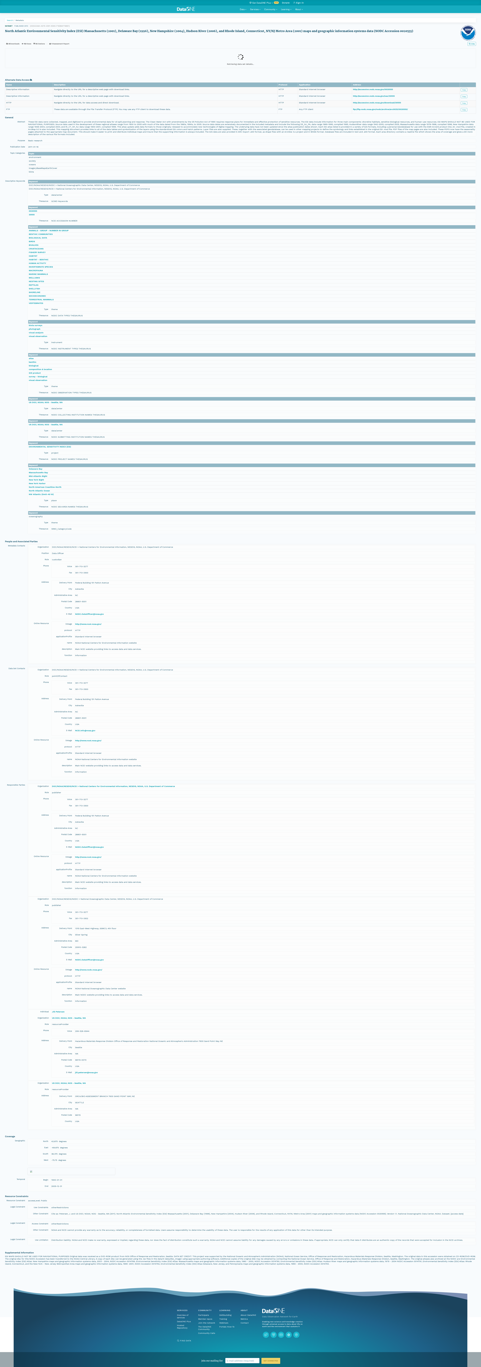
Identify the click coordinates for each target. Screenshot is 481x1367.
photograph (34, 329)
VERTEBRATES (36, 303)
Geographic (20, 1141)
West (46, 1160)
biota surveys (35, 325)
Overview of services (182, 1316)
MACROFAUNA (36, 270)
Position (45, 553)
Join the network (206, 1323)
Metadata (20, 20)
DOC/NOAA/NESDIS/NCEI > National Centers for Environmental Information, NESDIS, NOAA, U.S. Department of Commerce (113, 786)
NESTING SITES (36, 281)
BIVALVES (33, 245)
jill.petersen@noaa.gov (86, 1072)
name (69, 643)
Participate (203, 1315)
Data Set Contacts (17, 668)
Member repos (205, 1319)
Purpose (21, 140)
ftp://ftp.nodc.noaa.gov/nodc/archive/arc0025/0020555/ (380, 109)
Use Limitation (41, 1240)
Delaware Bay (35, 469)
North (45, 1141)
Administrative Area (63, 595)
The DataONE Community (204, 1328)
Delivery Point (65, 583)
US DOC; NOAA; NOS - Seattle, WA (46, 402)
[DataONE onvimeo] (273, 1335)
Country (68, 608)
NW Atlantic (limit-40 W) (41, 494)
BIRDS (32, 241)
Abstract (21, 122)
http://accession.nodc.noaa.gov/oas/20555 (374, 96)
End (46, 1186)
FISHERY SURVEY (37, 252)
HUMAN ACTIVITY (37, 263)
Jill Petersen (58, 1012)
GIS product (35, 373)
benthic (32, 362)
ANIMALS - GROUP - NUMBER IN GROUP (49, 230)
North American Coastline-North (45, 487)
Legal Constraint (17, 1207)
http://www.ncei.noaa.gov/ (88, 624)
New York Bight (36, 480)
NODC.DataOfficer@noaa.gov (89, 614)
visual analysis (36, 332)
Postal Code (66, 601)
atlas (31, 358)
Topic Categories (17, 153)
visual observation (38, 336)
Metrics (244, 1319)
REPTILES (33, 285)
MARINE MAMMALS (38, 274)
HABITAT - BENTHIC (38, 259)
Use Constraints (41, 1207)
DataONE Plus (184, 1321)
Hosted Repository (182, 1326)
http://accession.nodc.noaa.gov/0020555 (373, 89)
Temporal (21, 1179)
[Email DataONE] (281, 1335)
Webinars (223, 1323)
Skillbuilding (225, 1315)
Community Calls (206, 1333)
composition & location (40, 369)
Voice (69, 566)
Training (223, 1319)
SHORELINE (34, 292)
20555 (32, 214)
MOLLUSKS (34, 278)
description (67, 649)
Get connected (271, 1361)
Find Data (185, 1340)
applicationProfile (64, 636)
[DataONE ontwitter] (266, 1335)
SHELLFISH (34, 288)
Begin (45, 1180)
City (70, 589)
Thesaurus (43, 201)
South (45, 1154)
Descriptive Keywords (15, 181)
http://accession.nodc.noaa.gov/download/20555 (377, 102)
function (68, 655)
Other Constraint (40, 1214)
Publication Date (17, 147)
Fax (70, 573)
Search (10, 20)
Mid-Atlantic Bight (38, 476)
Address (45, 582)
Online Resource (41, 623)
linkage (69, 624)
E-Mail (69, 614)
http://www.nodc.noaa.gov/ (88, 970)
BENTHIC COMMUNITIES (41, 234)
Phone (46, 566)
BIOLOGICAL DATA (38, 238)
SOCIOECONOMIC (37, 296)
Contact (245, 1323)
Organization (43, 547)
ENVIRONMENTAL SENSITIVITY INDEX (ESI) (50, 447)
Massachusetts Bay (38, 472)
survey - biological (38, 376)
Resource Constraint (16, 1200)
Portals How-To (226, 1327)
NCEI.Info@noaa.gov (85, 730)
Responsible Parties (16, 785)
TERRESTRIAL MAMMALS (41, 299)
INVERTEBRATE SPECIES (41, 267)
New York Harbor (37, 483)
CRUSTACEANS (36, 248)
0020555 (33, 211)
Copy (464, 90)
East (46, 1147)
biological (33, 365)
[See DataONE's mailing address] (296, 1335)
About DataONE (248, 1315)
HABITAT (33, 256)
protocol (68, 630)
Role (47, 559)
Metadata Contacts (16, 546)
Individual (44, 1012)
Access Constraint (40, 1224)
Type (46, 195)
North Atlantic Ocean (39, 490)
